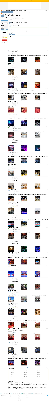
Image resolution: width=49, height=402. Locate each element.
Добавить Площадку (4, 29)
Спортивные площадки (2, 27)
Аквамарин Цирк (11, 151)
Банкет (9, 23)
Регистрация (11, 396)
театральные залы (15, 65)
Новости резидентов (8, 10)
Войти (46, 10)
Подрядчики (3, 17)
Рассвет (9, 353)
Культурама (10, 50)
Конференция (14, 23)
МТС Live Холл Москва (12, 113)
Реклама (25, 10)
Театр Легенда (10, 227)
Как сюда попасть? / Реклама (3, 42)
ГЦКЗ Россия (10, 265)
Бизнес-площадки (2, 21)
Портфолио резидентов (19, 399)
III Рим (9, 164)
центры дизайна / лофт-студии (31, 90)
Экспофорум (10, 202)
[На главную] (1, 10)
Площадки (18, 396)
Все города (19, 15)
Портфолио (4, 10)
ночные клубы (2, 23)
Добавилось (17, 10)
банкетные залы (15, 166)
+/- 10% (31, 23)
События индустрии (13, 10)
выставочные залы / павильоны (22, 90)
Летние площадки (2, 25)
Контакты (26, 396)
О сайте (26, 395)
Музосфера (10, 189)
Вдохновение (10, 101)
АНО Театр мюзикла (11, 303)
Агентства (6, 17)
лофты (20, 128)
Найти (12, 34)
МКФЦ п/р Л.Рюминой (12, 252)
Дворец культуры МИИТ (12, 328)
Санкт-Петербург (17, 25)
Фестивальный (10, 290)
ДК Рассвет (10, 126)
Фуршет (12, 23)
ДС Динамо (10, 214)
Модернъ (9, 63)
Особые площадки (2, 28)
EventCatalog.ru (5, 13)
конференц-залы (19, 90)
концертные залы (27, 90)
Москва (15, 25)
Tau (8, 240)
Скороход (9, 88)
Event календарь (21, 10)
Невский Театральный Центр (13, 315)
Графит (9, 139)
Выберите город (4, 14)
